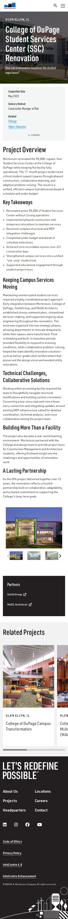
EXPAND (35, 135)
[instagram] (19, 824)
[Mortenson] (10, 5)
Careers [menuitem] (41, 800)
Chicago (12, 121)
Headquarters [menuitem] (14, 810)
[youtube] (39, 824)
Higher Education (17, 126)
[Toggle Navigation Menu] (63, 6)
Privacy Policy (12, 853)
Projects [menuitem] (10, 800)
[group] (34, 527)
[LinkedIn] (8, 824)
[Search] (55, 6)
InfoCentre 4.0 (12, 864)
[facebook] (31, 824)
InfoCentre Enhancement (19, 876)
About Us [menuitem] (10, 791)
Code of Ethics (12, 841)
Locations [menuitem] (43, 791)
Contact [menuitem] (41, 810)
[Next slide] (59, 556)
